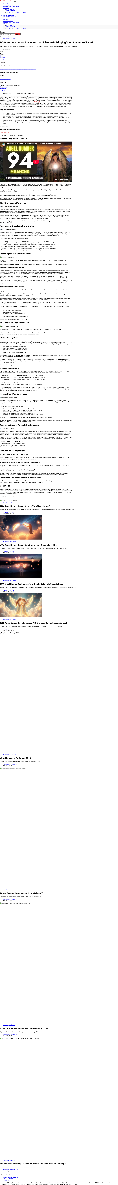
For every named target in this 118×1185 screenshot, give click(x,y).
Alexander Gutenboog (5, 79)
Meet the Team (10, 11)
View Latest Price (4, 132)
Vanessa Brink (6, 629)
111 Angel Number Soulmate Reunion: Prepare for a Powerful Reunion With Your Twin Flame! (18, 69)
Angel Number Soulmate (11, 6)
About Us (6, 8)
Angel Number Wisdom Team (10, 764)
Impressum (6, 1180)
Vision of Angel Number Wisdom (16, 12)
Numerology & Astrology (9, 754)
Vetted (5, 3)
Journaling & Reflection (9, 1025)
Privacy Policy (8, 1178)
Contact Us (10, 9)
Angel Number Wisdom (7, 1)
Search (18, 34)
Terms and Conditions (10, 1177)
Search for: (3, 32)
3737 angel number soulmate (41, 101)
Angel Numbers (8, 5)
